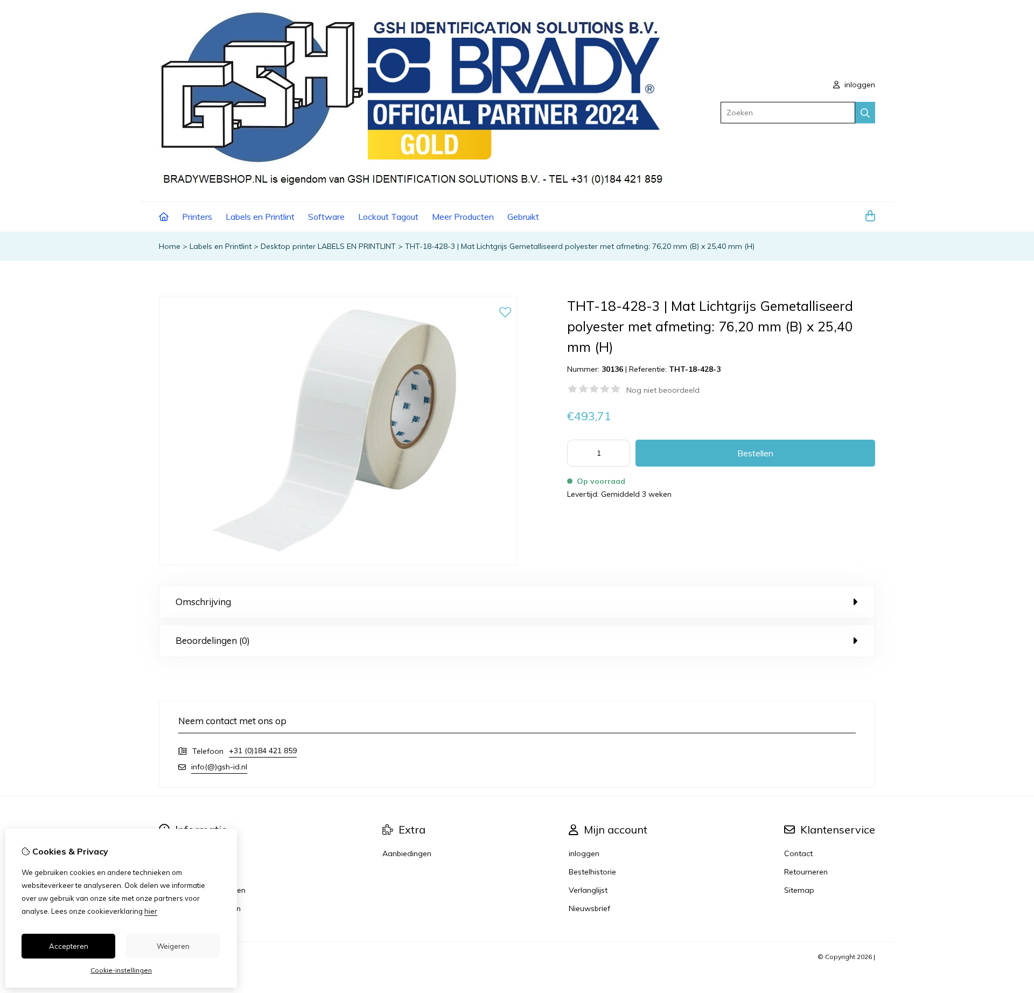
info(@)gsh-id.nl (219, 767)
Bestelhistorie (592, 872)
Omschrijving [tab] (203, 601)
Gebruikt (523, 216)
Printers (197, 216)
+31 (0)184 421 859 (263, 750)
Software (326, 216)
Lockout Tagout (388, 216)
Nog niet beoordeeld (663, 390)
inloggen (858, 84)
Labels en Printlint (260, 216)
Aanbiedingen (406, 853)
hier (150, 911)
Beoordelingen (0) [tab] (213, 640)
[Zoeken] (865, 112)
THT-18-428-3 (695, 369)
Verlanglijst (588, 890)
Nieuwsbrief (589, 908)
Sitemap (799, 890)
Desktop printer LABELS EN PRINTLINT (328, 246)
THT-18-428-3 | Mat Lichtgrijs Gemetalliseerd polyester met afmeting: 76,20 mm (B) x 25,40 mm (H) (579, 246)
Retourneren (806, 872)
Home (169, 246)
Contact (798, 853)
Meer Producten (463, 216)
